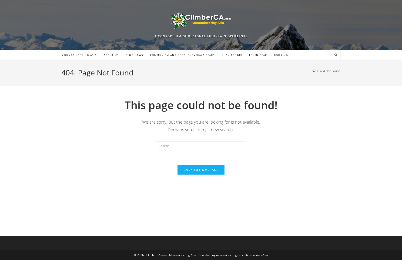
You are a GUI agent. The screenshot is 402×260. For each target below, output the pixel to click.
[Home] (313, 71)
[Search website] (335, 55)
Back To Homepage (201, 170)
